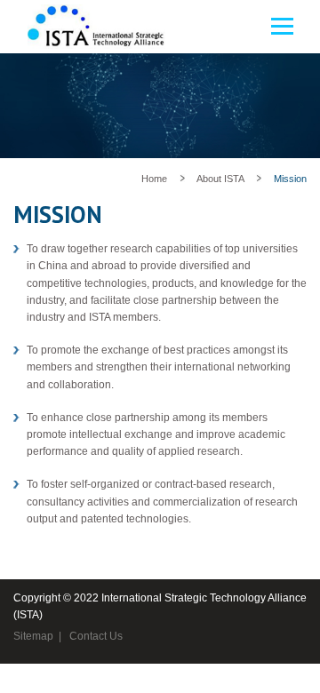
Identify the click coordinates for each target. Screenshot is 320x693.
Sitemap (33, 636)
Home (154, 178)
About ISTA (220, 178)
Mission (290, 178)
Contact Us (96, 636)
